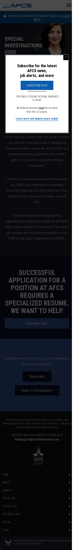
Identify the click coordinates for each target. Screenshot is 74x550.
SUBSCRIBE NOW (37, 85)
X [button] (65, 57)
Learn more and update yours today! (37, 118)
